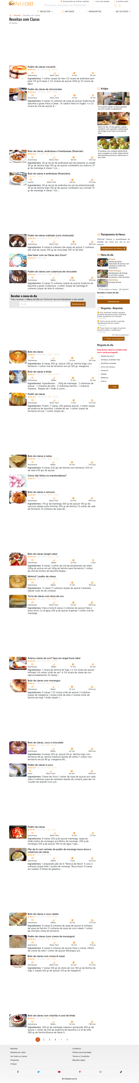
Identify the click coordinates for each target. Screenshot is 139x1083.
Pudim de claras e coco (40, 765)
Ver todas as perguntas (120, 335)
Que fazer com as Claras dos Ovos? (47, 255)
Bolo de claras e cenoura (41, 492)
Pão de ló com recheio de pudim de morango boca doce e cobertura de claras (59, 850)
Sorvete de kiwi (115, 282)
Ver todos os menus (109, 289)
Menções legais (78, 1060)
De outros (121, 11)
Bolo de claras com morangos (44, 680)
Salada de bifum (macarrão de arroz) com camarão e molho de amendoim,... (119, 265)
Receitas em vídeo (18, 1052)
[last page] (67, 1039)
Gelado (104, 374)
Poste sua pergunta (115, 338)
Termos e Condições (80, 1056)
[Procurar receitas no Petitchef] (115, 5)
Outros (103, 381)
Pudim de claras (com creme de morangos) (51, 936)
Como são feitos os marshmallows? (47, 475)
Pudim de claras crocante (41, 66)
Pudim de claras (36, 394)
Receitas (45, 11)
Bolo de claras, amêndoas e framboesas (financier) (55, 151)
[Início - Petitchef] (10, 15)
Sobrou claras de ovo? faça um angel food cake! (54, 658)
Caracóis (104, 370)
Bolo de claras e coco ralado (43, 914)
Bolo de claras (35, 351)
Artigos (69, 11)
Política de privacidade (81, 1052)
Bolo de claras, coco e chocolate (45, 742)
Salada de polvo (107, 356)
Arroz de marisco (108, 367)
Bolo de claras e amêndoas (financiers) (49, 173)
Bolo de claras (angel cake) (42, 554)
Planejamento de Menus (112, 248)
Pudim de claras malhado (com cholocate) (51, 235)
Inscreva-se (78, 304)
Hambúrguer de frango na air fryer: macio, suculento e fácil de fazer (119, 275)
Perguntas (94, 11)
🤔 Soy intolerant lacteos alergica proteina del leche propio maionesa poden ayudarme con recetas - (111, 314)
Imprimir (125, 289)
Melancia (104, 378)
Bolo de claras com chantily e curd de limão (51, 1015)
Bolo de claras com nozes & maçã (46, 956)
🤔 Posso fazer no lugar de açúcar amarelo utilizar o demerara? (111, 329)
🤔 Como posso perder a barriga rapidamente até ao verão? (110, 322)
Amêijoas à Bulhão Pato (110, 360)
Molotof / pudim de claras (42, 576)
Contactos (76, 1049)
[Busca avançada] (120, 6)
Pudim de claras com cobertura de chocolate (52, 271)
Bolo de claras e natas (40, 456)
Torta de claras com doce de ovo (46, 596)
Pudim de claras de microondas (45, 89)
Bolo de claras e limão (40, 371)
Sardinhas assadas (108, 363)
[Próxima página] (61, 1039)
